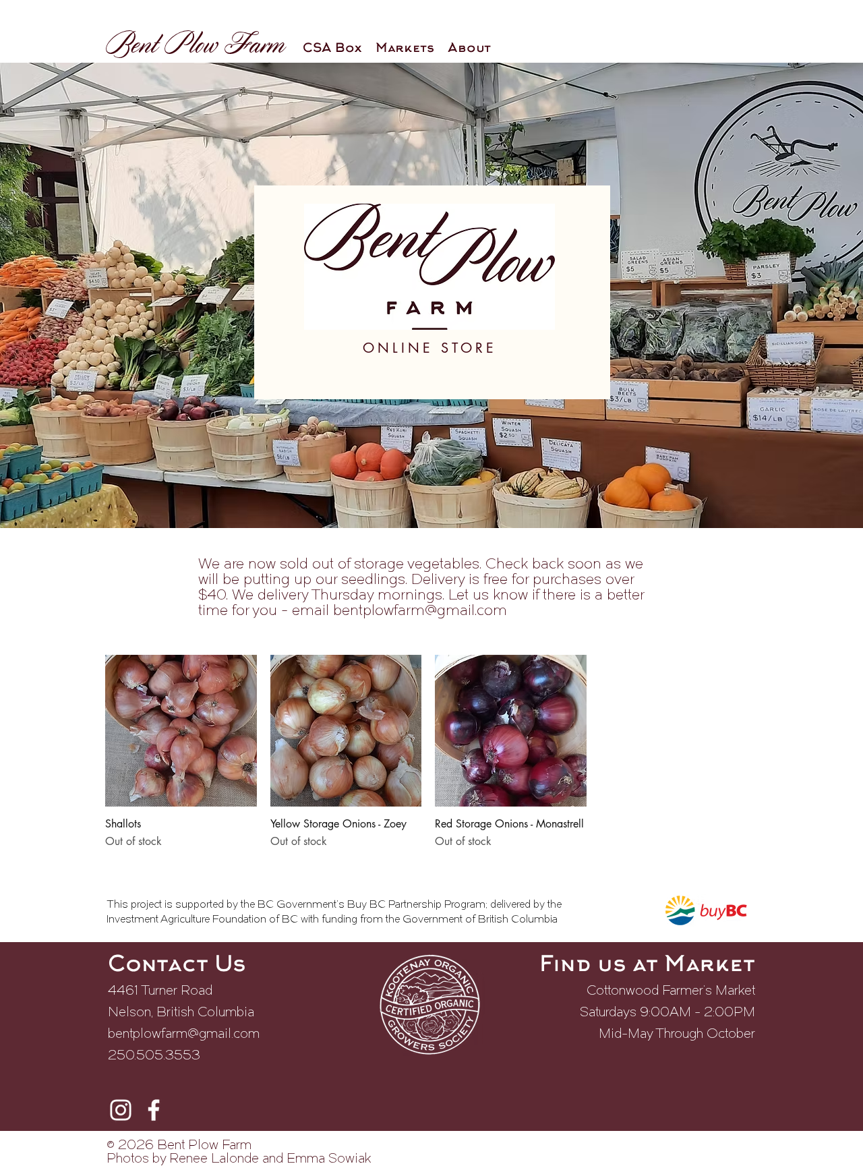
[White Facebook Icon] (154, 1110)
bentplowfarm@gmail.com (420, 611)
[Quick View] (181, 731)
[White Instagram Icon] (121, 1110)
